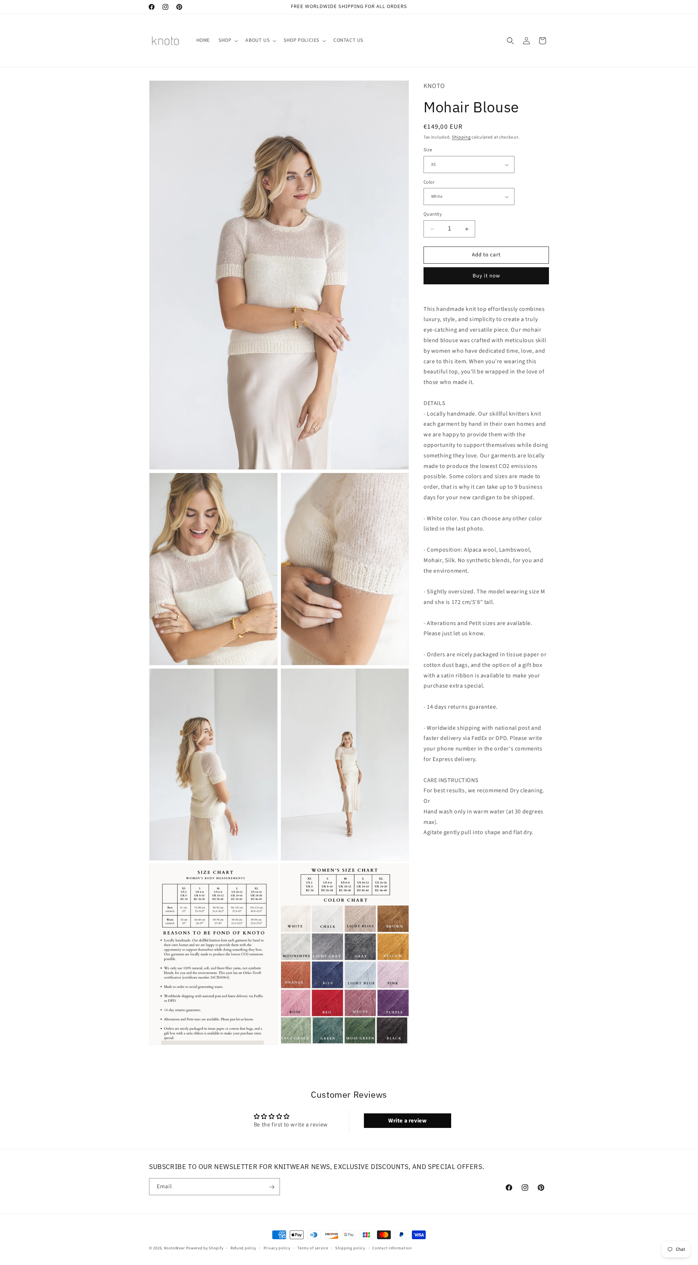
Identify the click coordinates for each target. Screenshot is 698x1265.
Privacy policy (277, 1247)
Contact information (392, 1247)
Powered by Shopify (205, 1248)
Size (428, 150)
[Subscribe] (272, 1187)
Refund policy (243, 1247)
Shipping (461, 137)
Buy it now (486, 276)
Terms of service (312, 1247)
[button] (227, 40)
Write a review (407, 1121)
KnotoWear (174, 1248)
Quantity (433, 214)
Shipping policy (350, 1247)
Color (429, 182)
